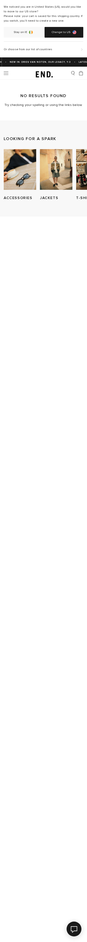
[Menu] (6, 73)
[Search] (73, 73)
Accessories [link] (18, 198)
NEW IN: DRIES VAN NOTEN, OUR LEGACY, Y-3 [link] (38, 62)
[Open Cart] (81, 73)
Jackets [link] (49, 198)
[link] (43, 73)
